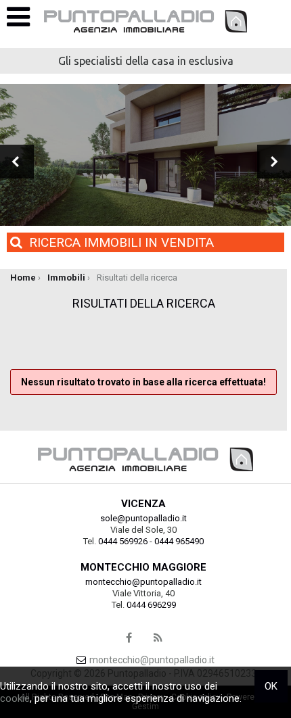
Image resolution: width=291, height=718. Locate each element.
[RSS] (158, 638)
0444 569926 (123, 541)
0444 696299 (151, 605)
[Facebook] (129, 638)
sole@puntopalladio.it (143, 518)
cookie (15, 698)
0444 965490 (179, 541)
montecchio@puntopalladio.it (143, 582)
